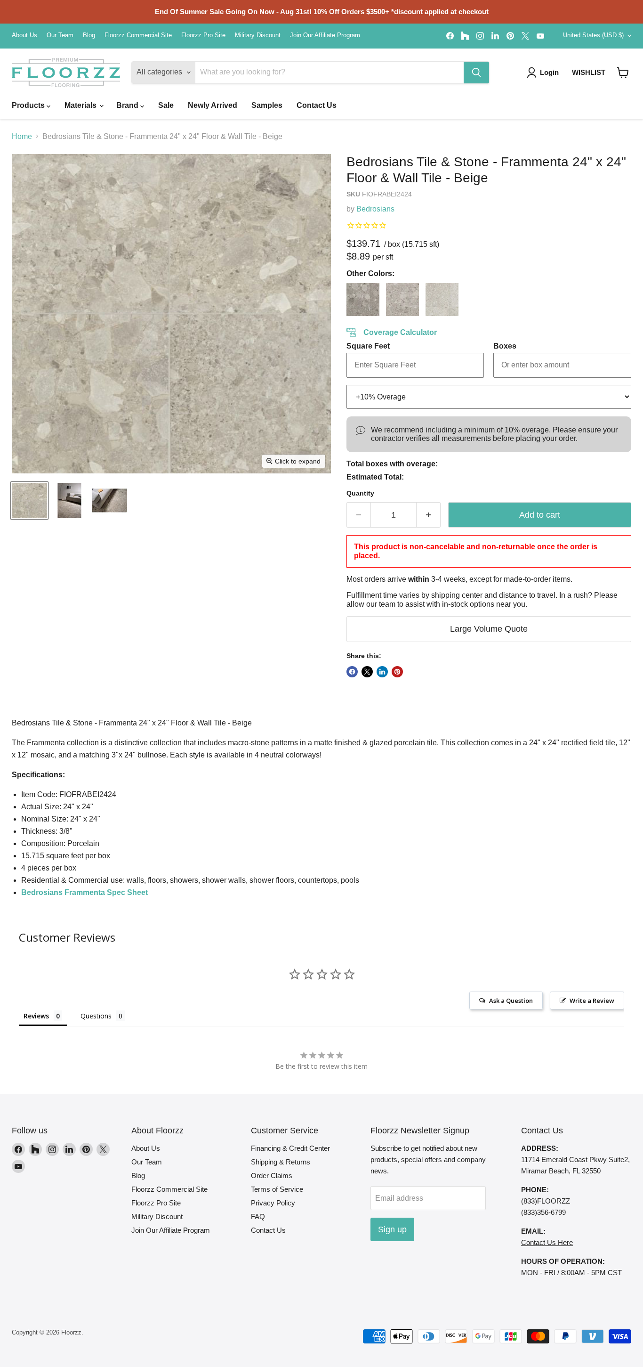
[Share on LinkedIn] (382, 671)
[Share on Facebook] (352, 671)
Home (22, 136)
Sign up (392, 1229)
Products (29, 105)
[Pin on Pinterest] (397, 671)
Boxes (504, 346)
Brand (128, 105)
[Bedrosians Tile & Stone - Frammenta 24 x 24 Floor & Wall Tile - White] (442, 299)
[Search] (476, 72)
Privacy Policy (273, 1203)
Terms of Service (277, 1189)
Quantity (360, 493)
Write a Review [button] (592, 1000)
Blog (89, 35)
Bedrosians (375, 209)
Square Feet (368, 346)
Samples (266, 105)
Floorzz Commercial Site (138, 35)
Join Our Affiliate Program (325, 35)
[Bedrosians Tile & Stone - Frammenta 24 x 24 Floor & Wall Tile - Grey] (362, 299)
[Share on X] (367, 671)
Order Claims (271, 1176)
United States (593, 35)
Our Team (60, 35)
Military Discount (258, 35)
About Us (24, 35)
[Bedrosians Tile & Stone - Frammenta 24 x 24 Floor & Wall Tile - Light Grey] (402, 299)
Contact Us (317, 105)
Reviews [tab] (36, 1015)
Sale (166, 105)
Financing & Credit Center (290, 1148)
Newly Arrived (212, 105)
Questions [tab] (96, 1015)
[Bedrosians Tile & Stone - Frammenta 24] (29, 500)
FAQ (258, 1216)
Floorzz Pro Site (203, 35)
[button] (623, 72)
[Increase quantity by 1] (429, 515)
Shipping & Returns (280, 1162)
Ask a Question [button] (511, 1000)
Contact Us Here (547, 1242)
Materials (81, 105)
